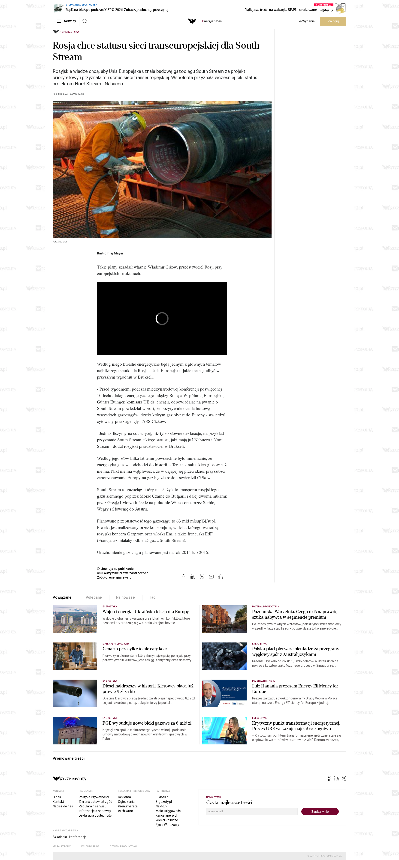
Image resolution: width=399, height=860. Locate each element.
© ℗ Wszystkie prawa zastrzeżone (122, 573)
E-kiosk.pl (162, 797)
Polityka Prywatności (94, 797)
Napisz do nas (63, 806)
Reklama (124, 797)
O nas (57, 797)
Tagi (152, 597)
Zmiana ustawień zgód (95, 801)
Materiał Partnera (263, 681)
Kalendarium (90, 846)
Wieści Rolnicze (167, 820)
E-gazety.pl (164, 801)
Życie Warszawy (167, 825)
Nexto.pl (161, 806)
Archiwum (125, 811)
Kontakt (58, 801)
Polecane (94, 597)
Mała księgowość (168, 811)
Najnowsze (125, 597)
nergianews (212, 21)
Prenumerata (128, 806)
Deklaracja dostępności (95, 815)
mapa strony (62, 846)
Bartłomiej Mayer (110, 253)
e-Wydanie (307, 21)
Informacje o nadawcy (95, 811)
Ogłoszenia (126, 801)
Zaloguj (333, 21)
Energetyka (70, 31)
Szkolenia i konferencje (70, 837)
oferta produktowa (124, 846)
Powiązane (62, 597)
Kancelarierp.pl (166, 815)
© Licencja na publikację (115, 568)
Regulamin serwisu (92, 806)
